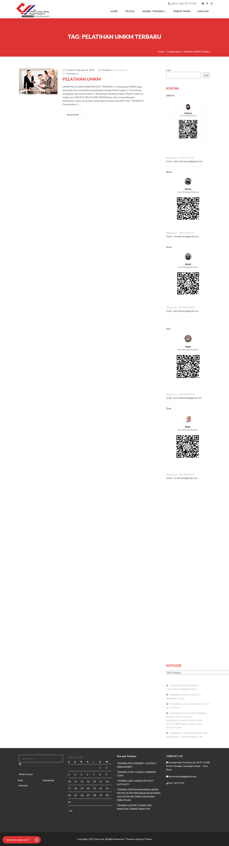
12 (82, 781)
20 (88, 788)
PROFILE (130, 11)
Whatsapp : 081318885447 (180, 394)
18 (75, 788)
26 (82, 795)
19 (82, 788)
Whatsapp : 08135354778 (179, 157)
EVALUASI (203, 11)
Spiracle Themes (144, 839)
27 (88, 795)
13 (88, 781)
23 (107, 788)
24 (69, 795)
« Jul (70, 810)
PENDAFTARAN (181, 11)
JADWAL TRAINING (153, 11)
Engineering (48, 780)
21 (94, 788)
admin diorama (119, 70)
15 (100, 781)
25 (75, 795)
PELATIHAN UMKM (82, 78)
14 (94, 781)
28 (94, 795)
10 (69, 781)
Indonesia (23, 785)
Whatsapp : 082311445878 (180, 307)
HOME (114, 11)
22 (100, 788)
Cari (168, 70)
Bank (20, 780)
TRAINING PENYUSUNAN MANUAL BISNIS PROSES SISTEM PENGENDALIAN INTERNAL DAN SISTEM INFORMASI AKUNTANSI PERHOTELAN (186, 720)
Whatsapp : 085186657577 (180, 474)
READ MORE (73, 114)
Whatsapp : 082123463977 (180, 232)
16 (107, 781)
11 (75, 781)
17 (69, 788)
